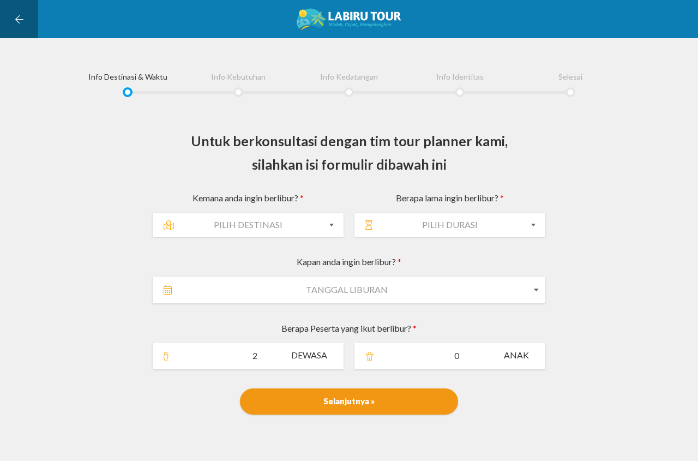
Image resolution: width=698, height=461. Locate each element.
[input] (340, 290)
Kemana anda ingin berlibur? (248, 198)
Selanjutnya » (349, 401)
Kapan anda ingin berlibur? (349, 261)
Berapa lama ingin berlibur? (450, 198)
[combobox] (248, 225)
